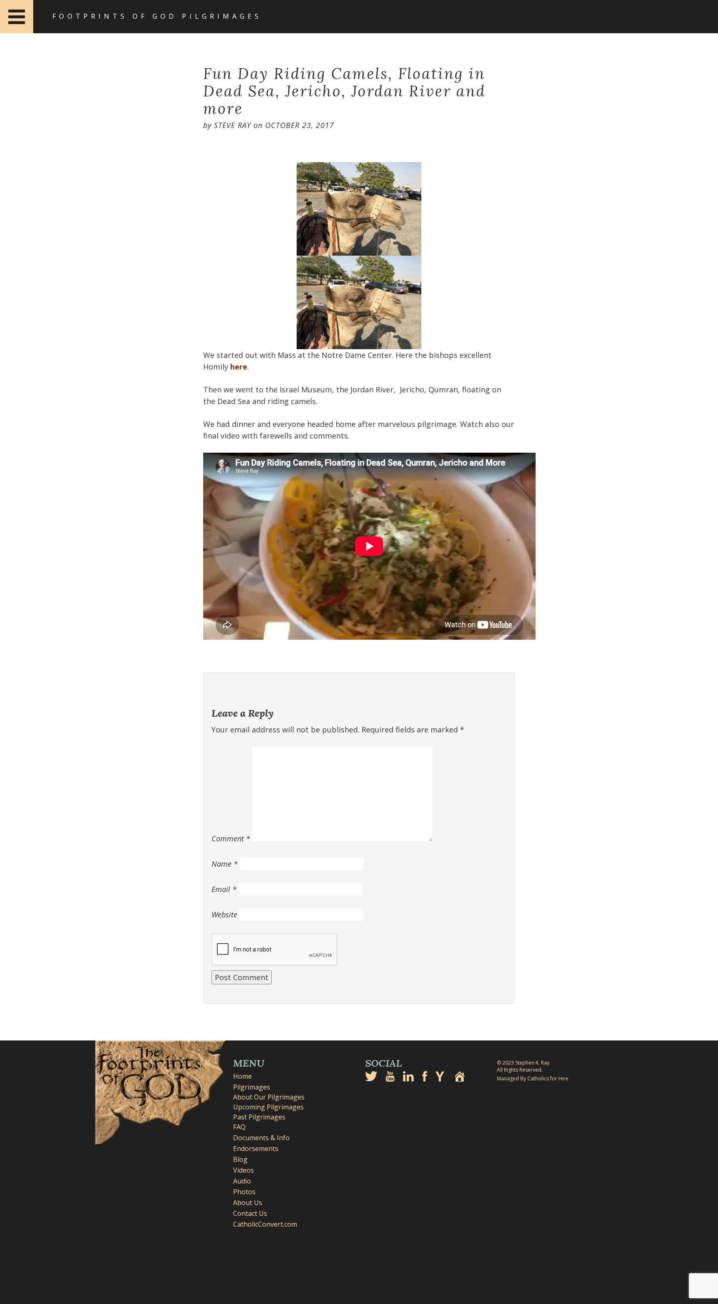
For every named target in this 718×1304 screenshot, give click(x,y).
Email (223, 889)
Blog (240, 1159)
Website (224, 914)
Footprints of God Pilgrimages (157, 16)
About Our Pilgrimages (269, 1097)
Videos (243, 1170)
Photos (244, 1191)
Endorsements (255, 1148)
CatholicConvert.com (265, 1224)
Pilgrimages (251, 1087)
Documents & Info (261, 1137)
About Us (247, 1202)
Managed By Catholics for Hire (532, 1078)
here (238, 367)
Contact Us (250, 1213)
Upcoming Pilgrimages (268, 1107)
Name (224, 864)
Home (242, 1076)
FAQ (239, 1126)
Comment (230, 838)
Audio (242, 1181)
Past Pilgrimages (259, 1117)
